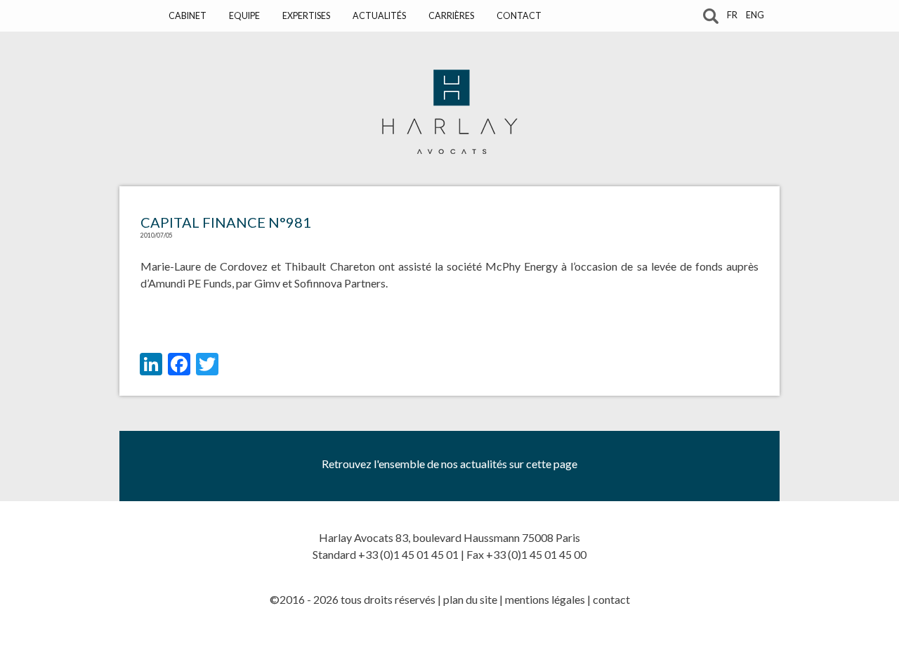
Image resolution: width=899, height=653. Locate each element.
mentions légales (545, 599)
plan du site (470, 599)
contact (611, 599)
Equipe (244, 16)
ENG (755, 15)
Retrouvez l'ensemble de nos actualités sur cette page (449, 463)
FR (732, 15)
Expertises (306, 16)
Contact (519, 16)
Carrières (451, 16)
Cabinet (187, 16)
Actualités (379, 16)
